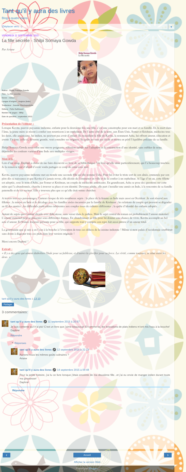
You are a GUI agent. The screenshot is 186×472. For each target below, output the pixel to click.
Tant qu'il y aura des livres (38, 10)
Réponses (20, 343)
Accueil (87, 455)
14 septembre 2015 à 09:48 (73, 369)
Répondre (16, 335)
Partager (8, 304)
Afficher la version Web (87, 462)
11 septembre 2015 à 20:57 (64, 321)
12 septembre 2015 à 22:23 (73, 349)
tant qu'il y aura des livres (27, 321)
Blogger (93, 468)
